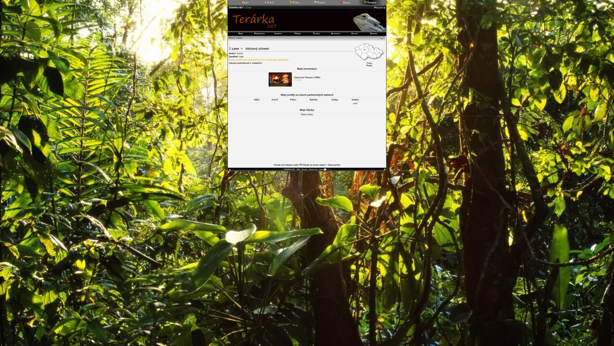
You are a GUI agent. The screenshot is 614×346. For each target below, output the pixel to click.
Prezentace (259, 33)
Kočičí (270, 2)
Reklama (305, 169)
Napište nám (313, 169)
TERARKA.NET (236, 7)
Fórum (297, 33)
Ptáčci (295, 2)
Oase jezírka (334, 165)
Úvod (240, 33)
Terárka (355, 100)
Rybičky (321, 2)
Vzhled (321, 169)
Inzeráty (278, 33)
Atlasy (354, 33)
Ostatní (373, 33)
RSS (298, 169)
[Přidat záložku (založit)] (229, 170)
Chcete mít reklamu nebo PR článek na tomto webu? (300, 165)
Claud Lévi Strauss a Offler (307, 77)
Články (316, 33)
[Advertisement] (307, 142)
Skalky (346, 2)
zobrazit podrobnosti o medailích (245, 63)
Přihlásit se (379, 7)
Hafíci (244, 2)
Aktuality (335, 33)
